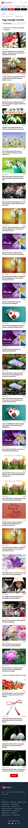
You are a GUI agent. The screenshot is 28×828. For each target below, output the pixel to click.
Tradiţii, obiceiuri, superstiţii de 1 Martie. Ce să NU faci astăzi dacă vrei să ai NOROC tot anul (13, 78)
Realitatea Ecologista (22, 802)
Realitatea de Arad (16, 810)
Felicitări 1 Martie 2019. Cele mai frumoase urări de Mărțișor (11, 302)
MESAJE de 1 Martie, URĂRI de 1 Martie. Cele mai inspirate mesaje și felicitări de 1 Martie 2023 (13, 103)
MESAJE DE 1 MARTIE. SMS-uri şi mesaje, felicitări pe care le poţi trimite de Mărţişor (13, 745)
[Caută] (21, 2)
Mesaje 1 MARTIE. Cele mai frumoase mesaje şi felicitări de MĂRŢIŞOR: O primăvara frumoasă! (12, 669)
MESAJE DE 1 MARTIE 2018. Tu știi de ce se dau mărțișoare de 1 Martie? (13, 450)
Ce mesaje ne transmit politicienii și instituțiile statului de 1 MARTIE (12, 597)
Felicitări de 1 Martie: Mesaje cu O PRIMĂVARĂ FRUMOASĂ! (11, 350)
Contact (3, 792)
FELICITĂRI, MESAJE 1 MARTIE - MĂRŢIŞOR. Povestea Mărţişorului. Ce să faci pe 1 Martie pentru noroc (13, 278)
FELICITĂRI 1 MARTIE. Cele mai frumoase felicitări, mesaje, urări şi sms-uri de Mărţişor (13, 694)
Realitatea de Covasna (6, 806)
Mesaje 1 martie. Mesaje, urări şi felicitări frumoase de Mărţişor (13, 621)
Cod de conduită (5, 794)
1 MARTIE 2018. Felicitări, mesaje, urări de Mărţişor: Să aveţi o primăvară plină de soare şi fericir (13, 474)
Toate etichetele (8, 23)
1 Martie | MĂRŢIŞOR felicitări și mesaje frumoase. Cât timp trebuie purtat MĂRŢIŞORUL (13, 425)
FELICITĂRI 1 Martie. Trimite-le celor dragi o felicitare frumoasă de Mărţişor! (14, 499)
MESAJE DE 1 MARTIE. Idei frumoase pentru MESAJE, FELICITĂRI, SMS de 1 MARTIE (12, 720)
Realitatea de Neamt (5, 804)
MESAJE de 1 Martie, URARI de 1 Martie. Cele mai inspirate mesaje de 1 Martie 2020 (13, 178)
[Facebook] (4, 9)
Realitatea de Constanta (6, 810)
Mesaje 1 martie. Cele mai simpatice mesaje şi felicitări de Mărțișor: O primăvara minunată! (12, 523)
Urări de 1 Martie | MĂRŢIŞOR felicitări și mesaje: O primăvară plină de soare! (13, 326)
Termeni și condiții (9, 792)
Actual (24, 49)
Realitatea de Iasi (14, 812)
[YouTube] (11, 9)
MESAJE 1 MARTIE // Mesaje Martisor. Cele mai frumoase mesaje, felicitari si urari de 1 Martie (13, 203)
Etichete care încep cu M (7, 16)
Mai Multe (14, 775)
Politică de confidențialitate (20, 792)
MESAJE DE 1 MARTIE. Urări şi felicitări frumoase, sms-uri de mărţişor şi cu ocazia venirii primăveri (12, 400)
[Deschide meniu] (25, 2)
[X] (17, 9)
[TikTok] (24, 9)
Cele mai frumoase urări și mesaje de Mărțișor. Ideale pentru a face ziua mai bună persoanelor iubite (13, 53)
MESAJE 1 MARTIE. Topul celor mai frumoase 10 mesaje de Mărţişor (11, 644)
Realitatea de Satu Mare (6, 815)
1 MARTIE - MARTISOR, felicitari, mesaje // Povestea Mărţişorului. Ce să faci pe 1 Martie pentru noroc (14, 229)
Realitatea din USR (14, 804)
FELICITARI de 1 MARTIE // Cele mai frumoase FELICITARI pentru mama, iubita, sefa (12, 152)
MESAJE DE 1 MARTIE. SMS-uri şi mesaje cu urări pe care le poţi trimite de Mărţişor (14, 770)
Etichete (11, 14)
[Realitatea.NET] (7, 3)
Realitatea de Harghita (18, 808)
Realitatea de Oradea (16, 806)
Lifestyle (24, 74)
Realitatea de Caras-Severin (7, 808)
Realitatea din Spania (16, 815)
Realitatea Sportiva (5, 802)
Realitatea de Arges (5, 812)
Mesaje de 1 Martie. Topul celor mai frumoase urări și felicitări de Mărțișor (13, 253)
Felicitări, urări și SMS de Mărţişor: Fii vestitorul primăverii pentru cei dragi (13, 128)
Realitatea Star (13, 802)
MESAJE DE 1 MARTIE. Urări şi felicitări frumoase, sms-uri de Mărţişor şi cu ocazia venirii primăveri (12, 374)
